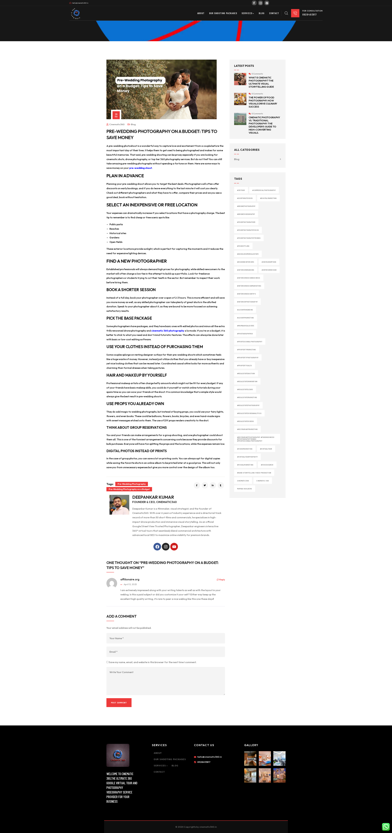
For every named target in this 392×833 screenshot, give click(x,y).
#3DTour (241, 190)
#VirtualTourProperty (247, 457)
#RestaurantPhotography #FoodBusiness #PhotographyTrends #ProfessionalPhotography (255, 439)
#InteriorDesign (269, 270)
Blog (133, 124)
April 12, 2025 (130, 584)
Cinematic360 (243, 481)
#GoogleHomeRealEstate (248, 254)
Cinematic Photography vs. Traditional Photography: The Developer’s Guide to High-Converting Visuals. (264, 125)
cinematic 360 (262, 481)
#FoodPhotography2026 (248, 230)
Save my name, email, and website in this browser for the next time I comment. (152, 662)
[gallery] (250, 758)
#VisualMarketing (245, 465)
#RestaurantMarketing (247, 429)
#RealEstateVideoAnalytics (249, 413)
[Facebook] (254, 3)
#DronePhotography (246, 206)
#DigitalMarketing (268, 198)
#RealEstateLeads (245, 389)
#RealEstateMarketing (247, 397)
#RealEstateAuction (246, 373)
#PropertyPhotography (247, 357)
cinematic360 (116, 124)
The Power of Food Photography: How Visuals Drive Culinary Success (263, 102)
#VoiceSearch (267, 465)
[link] (76, 11)
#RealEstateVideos (245, 421)
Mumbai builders (244, 489)
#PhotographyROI (245, 333)
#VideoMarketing (245, 449)
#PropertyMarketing (246, 349)
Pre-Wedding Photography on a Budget (129, 489)
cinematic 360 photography (167, 330)
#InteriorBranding (245, 270)
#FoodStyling (243, 246)
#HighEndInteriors (245, 262)
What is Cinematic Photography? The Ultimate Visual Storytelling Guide (261, 82)
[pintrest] (266, 3)
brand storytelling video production (254, 473)
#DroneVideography (246, 214)
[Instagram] (166, 546)
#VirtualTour (266, 449)
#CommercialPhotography (264, 190)
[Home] (117, 755)
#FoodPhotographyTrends (249, 238)
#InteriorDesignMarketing (249, 286)
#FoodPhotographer (246, 222)
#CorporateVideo (245, 198)
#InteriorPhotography (247, 302)
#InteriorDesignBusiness (248, 278)
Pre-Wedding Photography (132, 484)
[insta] (260, 3)
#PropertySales (244, 365)
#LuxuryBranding (245, 310)
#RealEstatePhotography (248, 405)
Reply (222, 579)
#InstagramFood (269, 262)
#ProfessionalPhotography (249, 341)
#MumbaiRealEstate (245, 325)
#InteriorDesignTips (246, 294)
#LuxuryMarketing (245, 318)
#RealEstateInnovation (247, 381)
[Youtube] (174, 546)
